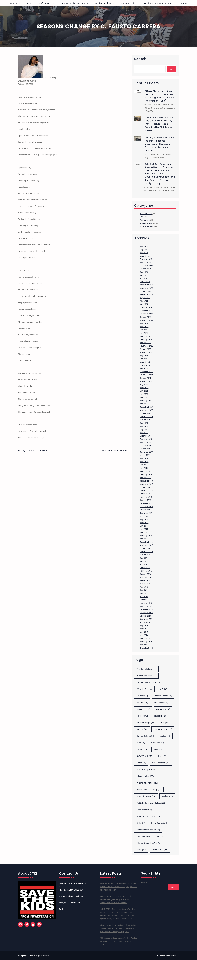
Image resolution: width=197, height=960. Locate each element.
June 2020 (144, 426)
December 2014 (146, 609)
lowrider (142, 749)
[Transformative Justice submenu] (87, 3)
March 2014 (145, 638)
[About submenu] (19, 3)
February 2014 (146, 641)
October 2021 (145, 378)
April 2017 (144, 529)
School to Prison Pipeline (149, 816)
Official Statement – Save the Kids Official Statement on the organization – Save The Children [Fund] (159, 96)
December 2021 (146, 372)
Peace (163, 756)
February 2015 (146, 603)
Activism (142, 696)
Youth (141, 850)
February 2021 (146, 400)
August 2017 (145, 516)
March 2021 (145, 397)
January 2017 (145, 539)
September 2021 (146, 381)
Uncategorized (146, 226)
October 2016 (145, 548)
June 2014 (144, 629)
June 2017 (144, 523)
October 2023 (145, 317)
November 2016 (146, 545)
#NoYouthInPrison (146, 676)
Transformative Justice (148, 830)
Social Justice (159, 823)
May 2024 (144, 304)
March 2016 (145, 568)
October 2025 (145, 269)
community (161, 702)
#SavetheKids (144, 689)
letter (141, 743)
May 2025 (144, 275)
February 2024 (146, 307)
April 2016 (144, 564)
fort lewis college (146, 723)
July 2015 (144, 587)
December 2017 (146, 503)
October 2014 (145, 616)
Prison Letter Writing (147, 783)
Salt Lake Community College (151, 803)
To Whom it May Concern (113, 450)
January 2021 (145, 404)
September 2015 (146, 580)
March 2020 (145, 436)
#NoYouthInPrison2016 (149, 682)
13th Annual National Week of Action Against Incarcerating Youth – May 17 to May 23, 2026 (118, 941)
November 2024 (146, 288)
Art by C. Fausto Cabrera (32, 450)
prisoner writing (145, 776)
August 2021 (145, 384)
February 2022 (146, 365)
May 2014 (144, 632)
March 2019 (145, 471)
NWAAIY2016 (144, 756)
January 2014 (145, 645)
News (142, 217)
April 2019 (144, 468)
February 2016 (146, 571)
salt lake (167, 796)
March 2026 (145, 256)
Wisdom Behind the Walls (149, 843)
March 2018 (145, 494)
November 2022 (146, 346)
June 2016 (144, 558)
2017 (163, 689)
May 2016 (144, 561)
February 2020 (146, 439)
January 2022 (145, 368)
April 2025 (144, 278)
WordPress (173, 956)
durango (142, 716)
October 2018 (145, 487)
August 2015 (145, 584)
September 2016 (146, 552)
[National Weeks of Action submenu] (174, 3)
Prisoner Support (146, 769)
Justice (165, 736)
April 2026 (144, 253)
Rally (157, 789)
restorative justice (146, 796)
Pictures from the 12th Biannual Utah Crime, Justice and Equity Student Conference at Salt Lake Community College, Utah (118, 928)
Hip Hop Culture (145, 736)
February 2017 (146, 535)
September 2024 (146, 294)
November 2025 (146, 265)
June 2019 (144, 462)
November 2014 (146, 613)
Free (165, 723)
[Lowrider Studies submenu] (113, 3)
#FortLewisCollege (146, 669)
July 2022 (144, 355)
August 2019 (145, 455)
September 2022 (146, 352)
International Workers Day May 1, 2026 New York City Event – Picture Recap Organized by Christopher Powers (158, 124)
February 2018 (146, 497)
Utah (160, 836)
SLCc (141, 823)
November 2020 (146, 410)
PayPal (62, 909)
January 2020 (145, 442)
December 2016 (146, 542)
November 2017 (146, 507)
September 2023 (146, 320)
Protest (142, 789)
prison (141, 763)
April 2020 (144, 433)
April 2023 (144, 333)
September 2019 (146, 452)
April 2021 (144, 394)
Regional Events (146, 223)
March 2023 (145, 336)
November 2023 (146, 314)
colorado (142, 702)
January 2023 (145, 343)
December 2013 (146, 648)
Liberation (157, 743)
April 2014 (144, 635)
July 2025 (144, 272)
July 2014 (144, 625)
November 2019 (146, 445)
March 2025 (145, 282)
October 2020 (145, 413)
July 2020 (144, 423)
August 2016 (145, 555)
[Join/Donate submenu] (53, 3)
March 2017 (145, 532)
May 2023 (144, 330)
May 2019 (144, 465)
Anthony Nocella (163, 696)
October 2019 (145, 449)
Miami (158, 749)
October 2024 (145, 291)
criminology (163, 709)
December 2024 (146, 285)
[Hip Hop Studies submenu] (138, 3)
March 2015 (145, 600)
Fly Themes (160, 956)
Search (144, 883)
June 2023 (144, 327)
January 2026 (145, 262)
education (160, 716)
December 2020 (146, 407)
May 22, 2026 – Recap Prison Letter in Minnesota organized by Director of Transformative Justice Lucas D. (159, 144)
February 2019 (146, 474)
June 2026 (144, 246)
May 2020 (144, 429)
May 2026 (144, 249)
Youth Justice (160, 850)
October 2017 (145, 510)
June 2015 (144, 590)
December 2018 (146, 481)
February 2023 (146, 339)
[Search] (171, 69)
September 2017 (146, 513)
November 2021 (146, 375)
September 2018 (146, 490)
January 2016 (145, 574)
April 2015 (144, 596)
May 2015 (144, 593)
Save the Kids (144, 810)
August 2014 (145, 622)
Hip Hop (142, 729)
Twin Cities (143, 836)
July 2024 (144, 301)
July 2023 (144, 323)
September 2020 (146, 417)
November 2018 (146, 484)
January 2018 (145, 500)
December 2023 (146, 310)
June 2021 (144, 388)
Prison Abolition (161, 763)
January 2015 (145, 606)
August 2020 (145, 420)
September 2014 (146, 619)
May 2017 (144, 526)
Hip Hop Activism (163, 729)
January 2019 (145, 478)
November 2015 (146, 577)
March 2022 (145, 362)
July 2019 (144, 458)
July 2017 (144, 519)
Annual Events (146, 214)
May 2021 (144, 391)
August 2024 (145, 298)
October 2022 (145, 349)
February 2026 (146, 259)
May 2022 (144, 359)
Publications (145, 220)
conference (143, 709)
